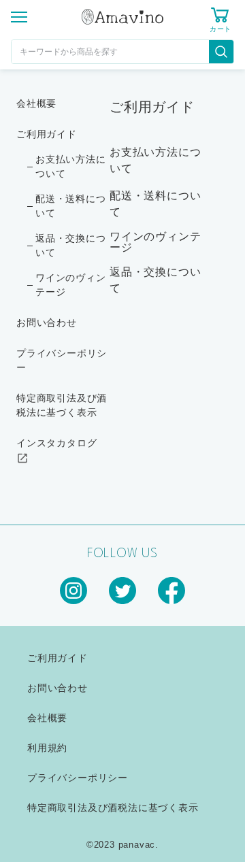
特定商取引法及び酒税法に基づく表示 (61, 405)
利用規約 (47, 747)
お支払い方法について (70, 166)
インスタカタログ (56, 442)
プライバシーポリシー (61, 360)
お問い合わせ (46, 322)
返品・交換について (70, 245)
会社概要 (36, 103)
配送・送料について (70, 205)
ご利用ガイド (46, 134)
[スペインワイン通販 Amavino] (122, 18)
